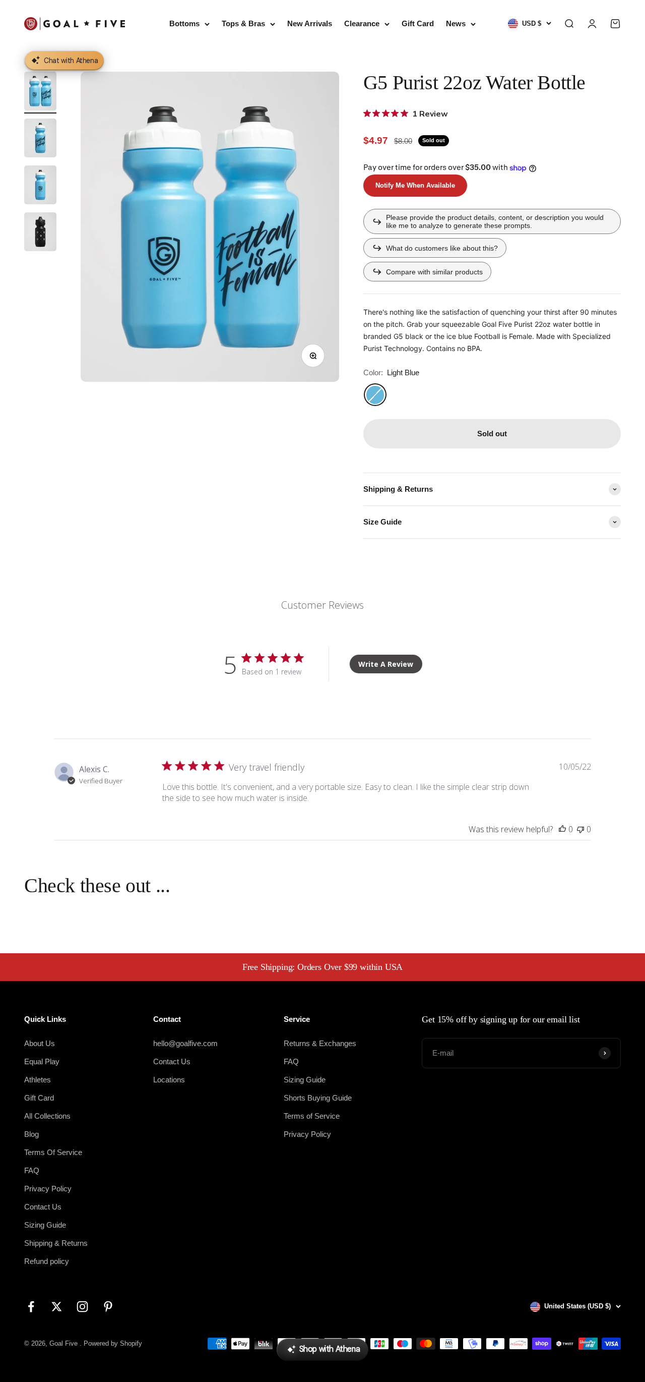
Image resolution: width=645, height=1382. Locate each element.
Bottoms (184, 23)
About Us (39, 1043)
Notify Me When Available (415, 185)
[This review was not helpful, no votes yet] (580, 829)
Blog (31, 1134)
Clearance (361, 23)
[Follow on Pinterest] (108, 1306)
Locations (169, 1079)
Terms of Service (312, 1116)
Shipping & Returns (56, 1243)
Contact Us (42, 1206)
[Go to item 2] (40, 139)
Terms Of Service (53, 1152)
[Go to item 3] (40, 186)
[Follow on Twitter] (56, 1306)
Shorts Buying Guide (318, 1097)
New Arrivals (309, 23)
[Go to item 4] (40, 233)
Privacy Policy (48, 1188)
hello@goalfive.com (185, 1043)
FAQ (31, 1170)
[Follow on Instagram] (82, 1306)
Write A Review (385, 664)
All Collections (47, 1116)
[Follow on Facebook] (31, 1306)
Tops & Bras (243, 23)
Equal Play (41, 1061)
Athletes (37, 1079)
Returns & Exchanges (320, 1043)
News (456, 23)
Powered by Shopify (113, 1343)
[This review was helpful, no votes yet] (562, 829)
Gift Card (418, 23)
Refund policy (46, 1261)
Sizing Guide (45, 1225)
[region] (210, 227)
